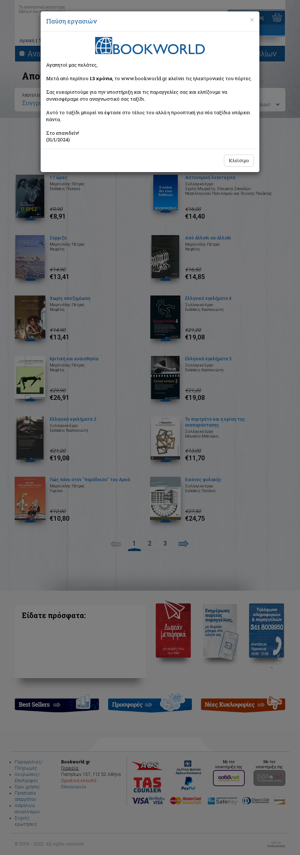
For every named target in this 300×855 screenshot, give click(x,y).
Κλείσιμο (239, 160)
